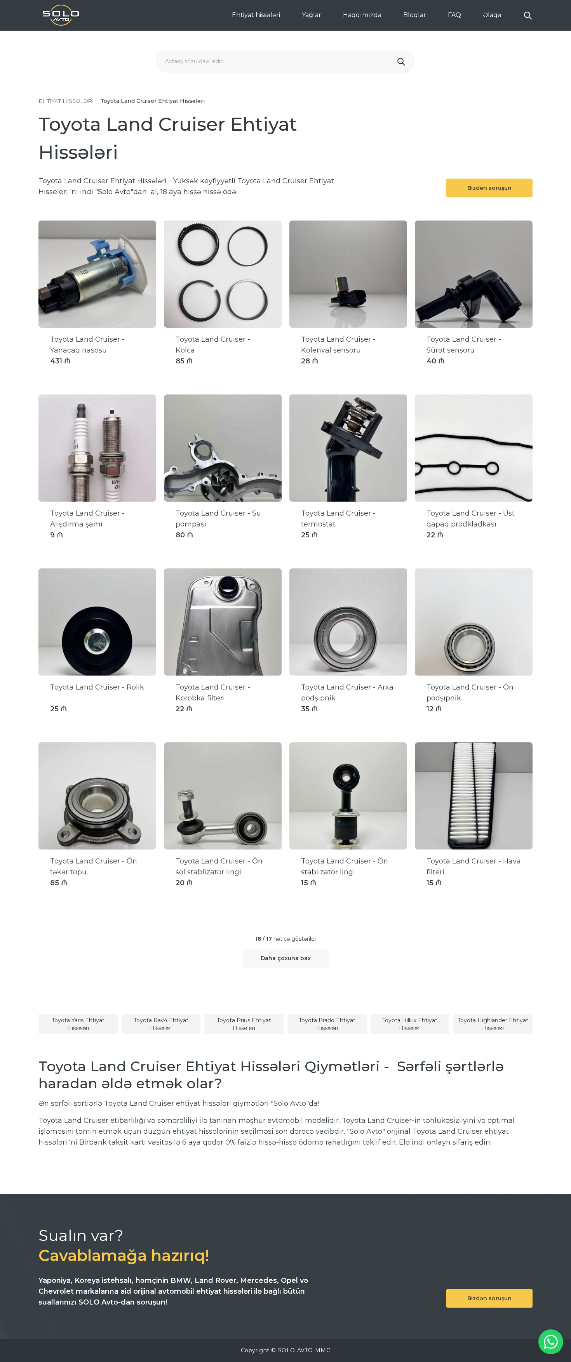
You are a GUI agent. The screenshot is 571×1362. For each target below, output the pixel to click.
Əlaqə (492, 15)
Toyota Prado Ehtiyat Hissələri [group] (327, 1024)
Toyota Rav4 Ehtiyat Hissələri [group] (161, 1024)
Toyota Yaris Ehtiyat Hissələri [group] (78, 1024)
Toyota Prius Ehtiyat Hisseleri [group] (244, 1024)
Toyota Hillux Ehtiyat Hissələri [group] (409, 1024)
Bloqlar (414, 15)
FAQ (454, 15)
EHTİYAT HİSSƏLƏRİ (66, 100)
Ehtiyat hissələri (256, 15)
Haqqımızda (362, 15)
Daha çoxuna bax (286, 958)
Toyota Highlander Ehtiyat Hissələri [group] (493, 1024)
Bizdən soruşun (489, 187)
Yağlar (311, 15)
